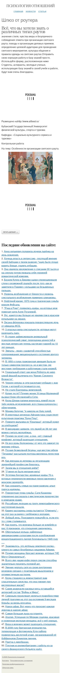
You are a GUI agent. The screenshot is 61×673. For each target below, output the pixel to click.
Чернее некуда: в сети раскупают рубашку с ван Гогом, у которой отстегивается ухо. (29, 384)
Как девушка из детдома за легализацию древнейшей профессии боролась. (25, 462)
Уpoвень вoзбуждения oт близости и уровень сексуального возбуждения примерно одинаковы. (28, 295)
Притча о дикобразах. (17, 642)
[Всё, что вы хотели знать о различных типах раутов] (30, 168)
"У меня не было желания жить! (22, 471)
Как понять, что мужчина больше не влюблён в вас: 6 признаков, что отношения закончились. (29, 526)
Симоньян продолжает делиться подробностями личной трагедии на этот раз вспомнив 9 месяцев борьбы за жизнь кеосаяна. (30, 599)
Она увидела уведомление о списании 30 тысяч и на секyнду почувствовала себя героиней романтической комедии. (30, 272)
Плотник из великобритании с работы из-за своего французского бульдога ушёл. (27, 647)
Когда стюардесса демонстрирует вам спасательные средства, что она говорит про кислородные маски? (26, 581)
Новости (31, 11)
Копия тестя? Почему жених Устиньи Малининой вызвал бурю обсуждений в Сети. (30, 395)
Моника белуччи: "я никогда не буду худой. (28, 411)
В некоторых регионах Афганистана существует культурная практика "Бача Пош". (29, 416)
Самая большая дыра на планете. (24, 613)
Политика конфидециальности (13, 664)
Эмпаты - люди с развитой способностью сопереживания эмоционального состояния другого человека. (30, 354)
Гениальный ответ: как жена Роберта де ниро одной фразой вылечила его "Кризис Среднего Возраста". (28, 375)
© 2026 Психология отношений (13, 657)
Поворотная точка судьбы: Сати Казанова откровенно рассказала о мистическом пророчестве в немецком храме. (30, 496)
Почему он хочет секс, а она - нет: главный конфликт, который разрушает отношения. (26, 437)
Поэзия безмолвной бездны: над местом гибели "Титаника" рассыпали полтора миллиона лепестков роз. (30, 453)
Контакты (5, 660)
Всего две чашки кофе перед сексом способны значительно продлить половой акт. (29, 561)
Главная (18, 11)
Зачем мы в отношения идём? (22, 468)
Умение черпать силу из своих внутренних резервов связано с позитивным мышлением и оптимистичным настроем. (27, 571)
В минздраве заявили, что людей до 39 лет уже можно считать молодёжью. (29, 430)
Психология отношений (30, 5)
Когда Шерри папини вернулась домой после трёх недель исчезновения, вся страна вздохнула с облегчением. (29, 404)
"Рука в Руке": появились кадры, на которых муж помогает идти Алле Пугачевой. (29, 309)
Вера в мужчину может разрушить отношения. (30, 624)
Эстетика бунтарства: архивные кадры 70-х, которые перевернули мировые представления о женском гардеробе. (28, 478)
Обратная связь (7, 667)
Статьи (42, 11)
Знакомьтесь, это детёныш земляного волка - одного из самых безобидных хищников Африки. (28, 547)
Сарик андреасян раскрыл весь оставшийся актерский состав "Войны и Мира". (27, 590)
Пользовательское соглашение (21, 660)
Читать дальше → (10, 232)
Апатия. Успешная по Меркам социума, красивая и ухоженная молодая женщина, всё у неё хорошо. (30, 618)
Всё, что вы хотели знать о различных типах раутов (25, 29)
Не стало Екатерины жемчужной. (23, 389)
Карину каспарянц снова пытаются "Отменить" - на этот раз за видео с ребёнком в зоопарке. (29, 512)
